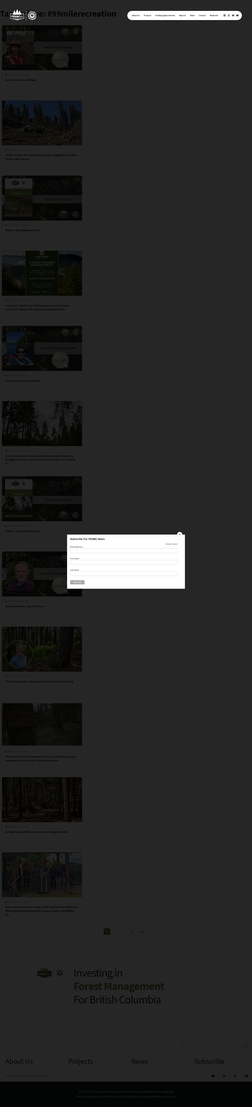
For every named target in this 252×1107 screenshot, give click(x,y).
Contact (202, 15)
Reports (182, 15)
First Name (74, 559)
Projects (147, 15)
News (192, 15)
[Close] (179, 534)
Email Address (76, 547)
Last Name (74, 570)
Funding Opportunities (165, 15)
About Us (136, 15)
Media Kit (214, 15)
